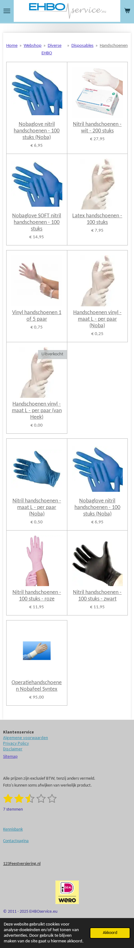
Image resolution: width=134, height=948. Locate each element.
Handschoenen (114, 45)
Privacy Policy (16, 743)
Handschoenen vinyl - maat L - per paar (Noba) (97, 319)
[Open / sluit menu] (7, 11)
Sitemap (10, 756)
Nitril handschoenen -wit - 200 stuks (97, 127)
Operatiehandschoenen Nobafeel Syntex (37, 686)
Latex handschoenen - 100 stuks (97, 219)
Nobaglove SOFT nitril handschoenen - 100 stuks (36, 222)
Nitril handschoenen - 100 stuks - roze (36, 596)
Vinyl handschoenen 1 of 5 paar (36, 316)
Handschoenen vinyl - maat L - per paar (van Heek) (37, 410)
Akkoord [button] (110, 933)
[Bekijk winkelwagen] (127, 11)
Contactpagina (16, 841)
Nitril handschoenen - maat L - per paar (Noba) (36, 507)
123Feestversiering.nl (22, 864)
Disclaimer (12, 749)
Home (11, 45)
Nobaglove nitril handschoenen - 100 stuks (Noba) (37, 131)
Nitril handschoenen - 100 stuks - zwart (97, 596)
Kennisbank (13, 829)
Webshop (32, 45)
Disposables (82, 45)
